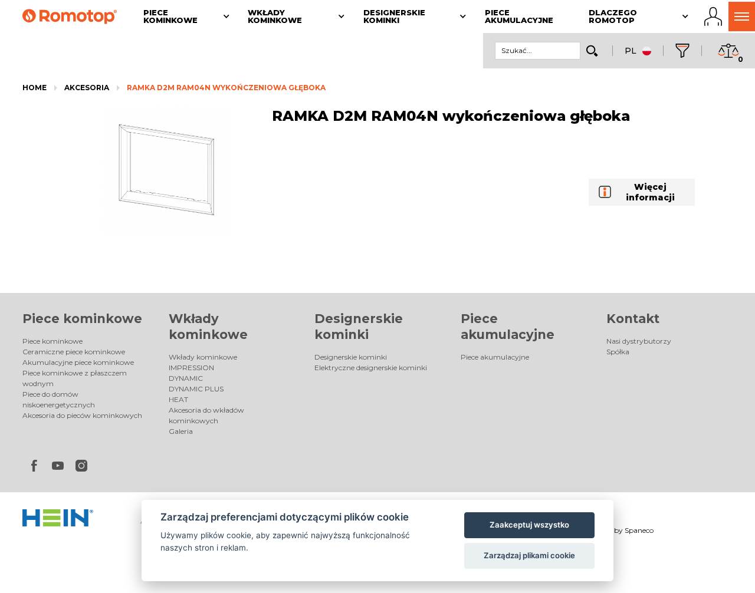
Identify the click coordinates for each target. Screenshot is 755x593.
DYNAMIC (186, 378)
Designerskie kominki (350, 356)
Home (34, 87)
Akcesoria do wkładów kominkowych (206, 415)
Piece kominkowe (82, 318)
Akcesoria (86, 87)
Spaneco (639, 530)
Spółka (617, 351)
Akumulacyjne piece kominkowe (78, 362)
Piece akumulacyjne (495, 356)
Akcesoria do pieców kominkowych (82, 415)
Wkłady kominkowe (203, 356)
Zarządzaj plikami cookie (529, 555)
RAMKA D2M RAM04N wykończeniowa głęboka (226, 87)
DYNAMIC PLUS (196, 388)
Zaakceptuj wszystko (529, 524)
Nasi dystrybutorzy (638, 341)
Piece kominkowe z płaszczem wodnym (74, 378)
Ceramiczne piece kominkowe (73, 351)
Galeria (181, 431)
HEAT (178, 399)
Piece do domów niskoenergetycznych (58, 399)
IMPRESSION (191, 367)
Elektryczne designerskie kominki (370, 367)
